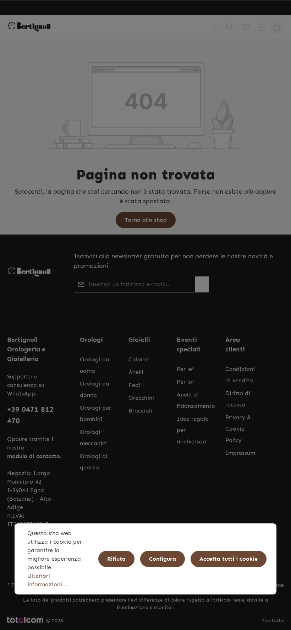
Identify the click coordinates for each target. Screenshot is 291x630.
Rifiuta (116, 558)
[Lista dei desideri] (245, 27)
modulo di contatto (33, 456)
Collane (138, 359)
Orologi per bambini (95, 413)
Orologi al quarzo (93, 462)
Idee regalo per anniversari (193, 430)
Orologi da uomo (94, 365)
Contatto (273, 621)
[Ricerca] (230, 27)
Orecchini (141, 397)
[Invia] (202, 284)
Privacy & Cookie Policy (238, 428)
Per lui (185, 381)
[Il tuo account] (261, 27)
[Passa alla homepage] (29, 27)
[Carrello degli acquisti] (277, 27)
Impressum (240, 452)
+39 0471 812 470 (30, 415)
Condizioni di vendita (240, 375)
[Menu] (214, 27)
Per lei (185, 369)
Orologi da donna (94, 389)
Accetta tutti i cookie (228, 558)
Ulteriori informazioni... (47, 580)
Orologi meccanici (93, 438)
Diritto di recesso (237, 399)
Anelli (135, 372)
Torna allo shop (146, 219)
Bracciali (140, 410)
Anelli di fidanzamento (196, 400)
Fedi (134, 385)
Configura (162, 558)
